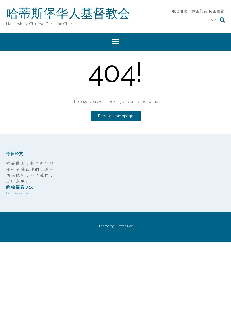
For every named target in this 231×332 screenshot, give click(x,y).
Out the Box (123, 226)
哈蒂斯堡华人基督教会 (68, 13)
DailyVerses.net (17, 193)
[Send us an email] (213, 19)
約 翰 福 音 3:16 (19, 187)
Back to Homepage (115, 116)
